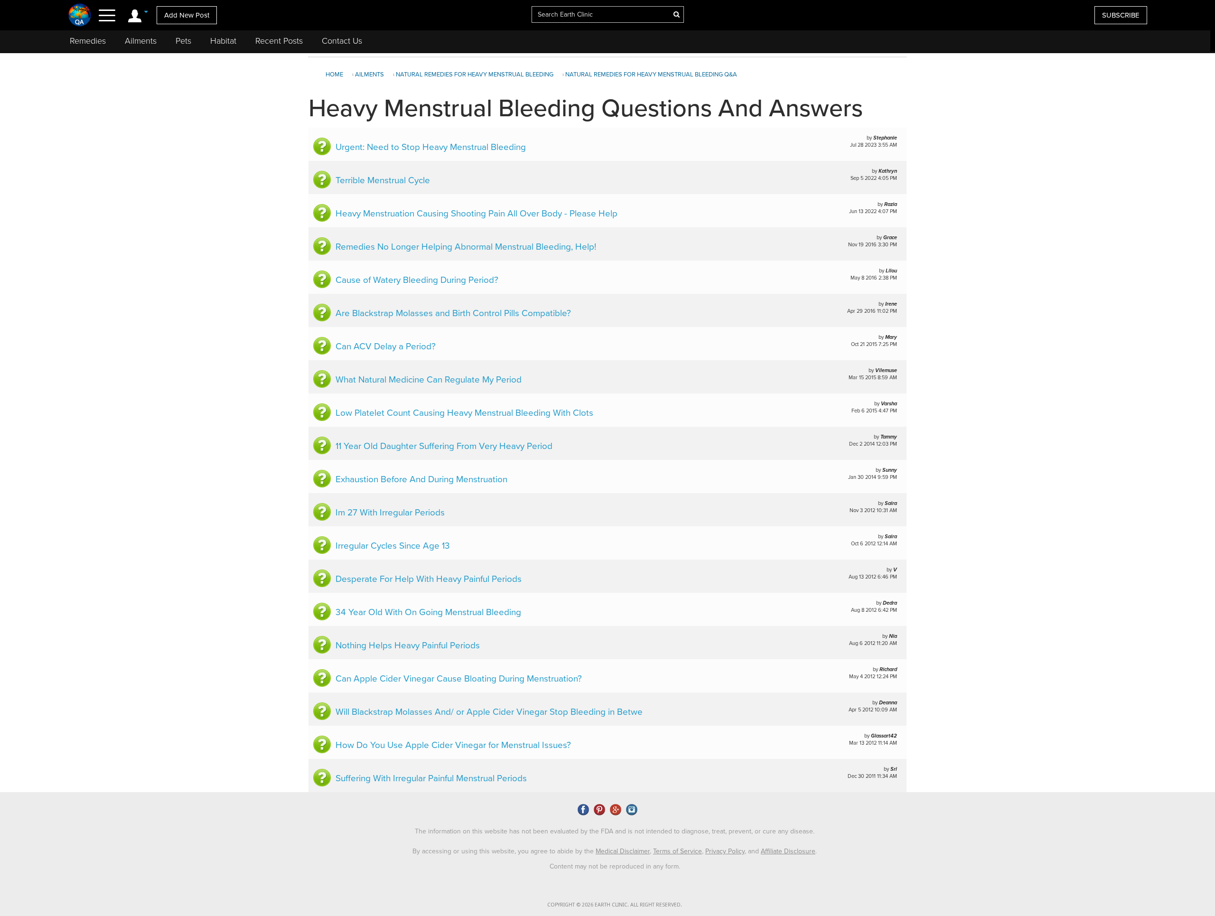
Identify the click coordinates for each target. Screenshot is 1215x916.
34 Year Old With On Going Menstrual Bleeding (428, 612)
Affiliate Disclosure (788, 851)
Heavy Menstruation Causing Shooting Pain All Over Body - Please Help (476, 213)
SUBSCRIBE (1121, 15)
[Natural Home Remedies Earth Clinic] (80, 14)
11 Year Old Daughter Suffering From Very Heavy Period (444, 446)
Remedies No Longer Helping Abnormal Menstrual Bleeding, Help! (466, 247)
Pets (183, 41)
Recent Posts (279, 41)
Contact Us (342, 41)
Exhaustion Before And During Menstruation (421, 479)
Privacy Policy (725, 851)
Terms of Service (677, 851)
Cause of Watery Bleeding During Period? (417, 280)
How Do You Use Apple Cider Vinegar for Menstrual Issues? (453, 745)
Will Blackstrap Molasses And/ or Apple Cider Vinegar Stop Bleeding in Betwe (489, 712)
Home (334, 74)
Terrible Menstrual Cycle (383, 180)
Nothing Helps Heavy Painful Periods (408, 645)
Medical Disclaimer (623, 851)
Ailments (141, 41)
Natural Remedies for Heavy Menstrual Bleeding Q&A (651, 74)
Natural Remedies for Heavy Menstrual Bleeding (474, 74)
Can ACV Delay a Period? (386, 346)
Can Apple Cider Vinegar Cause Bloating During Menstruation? (459, 678)
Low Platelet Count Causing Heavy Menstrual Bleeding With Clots (464, 413)
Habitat (223, 41)
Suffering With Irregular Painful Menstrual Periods (431, 778)
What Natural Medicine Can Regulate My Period (429, 379)
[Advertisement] (1060, 134)
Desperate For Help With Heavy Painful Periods (429, 579)
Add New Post (186, 15)
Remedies (88, 41)
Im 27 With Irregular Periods (390, 512)
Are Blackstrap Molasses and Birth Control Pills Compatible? (453, 313)
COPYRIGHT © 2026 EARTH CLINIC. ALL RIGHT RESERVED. (614, 905)
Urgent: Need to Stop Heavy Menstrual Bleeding (431, 147)
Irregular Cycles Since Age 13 (393, 546)
